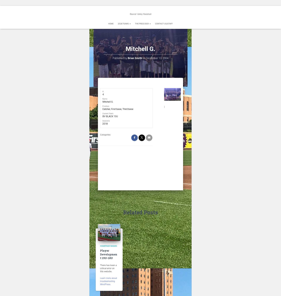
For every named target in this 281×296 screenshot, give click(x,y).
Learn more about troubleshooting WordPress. (108, 281)
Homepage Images (108, 246)
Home (111, 24)
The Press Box (142, 24)
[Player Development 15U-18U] (109, 232)
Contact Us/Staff (164, 24)
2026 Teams (123, 24)
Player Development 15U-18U (108, 254)
